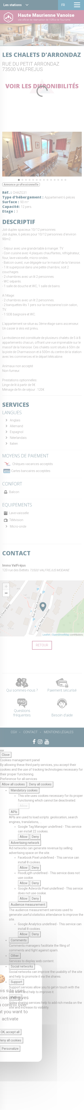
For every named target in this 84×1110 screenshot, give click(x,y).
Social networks (22, 966)
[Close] (2, 750)
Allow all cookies (13, 784)
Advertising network (25, 843)
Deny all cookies (40, 784)
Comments (19, 940)
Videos (15, 997)
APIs (14, 812)
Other (15, 955)
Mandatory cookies (24, 790)
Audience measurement (28, 904)
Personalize (10, 1048)
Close (6, 755)
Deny (35, 836)
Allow (24, 806)
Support (16, 982)
